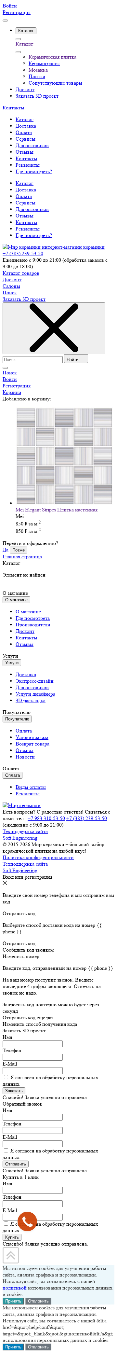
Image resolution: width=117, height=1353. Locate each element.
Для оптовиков (32, 209)
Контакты (13, 108)
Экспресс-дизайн (35, 681)
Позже (18, 550)
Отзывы (24, 216)
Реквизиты (28, 229)
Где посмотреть (33, 618)
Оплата (24, 196)
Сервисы (25, 203)
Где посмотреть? (34, 235)
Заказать (14, 1090)
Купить (12, 1237)
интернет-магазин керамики (73, 247)
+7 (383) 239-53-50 (23, 253)
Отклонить (38, 1301)
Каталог (24, 44)
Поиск (10, 292)
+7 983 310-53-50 (46, 818)
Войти (10, 6)
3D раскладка (31, 700)
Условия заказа (32, 737)
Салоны (11, 286)
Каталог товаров (21, 273)
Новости (25, 757)
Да (5, 550)
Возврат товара (32, 744)
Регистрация (17, 12)
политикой (15, 1288)
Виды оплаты (31, 787)
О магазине (28, 611)
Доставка (26, 190)
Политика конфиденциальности (38, 857)
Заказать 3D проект (24, 299)
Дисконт (12, 279)
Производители (33, 624)
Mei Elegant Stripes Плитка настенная (57, 510)
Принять (13, 1301)
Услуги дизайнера (35, 694)
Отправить (15, 1164)
